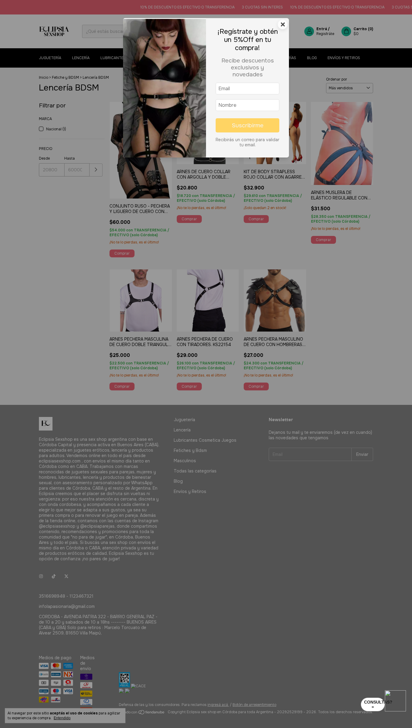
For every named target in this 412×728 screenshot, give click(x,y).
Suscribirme (248, 125)
